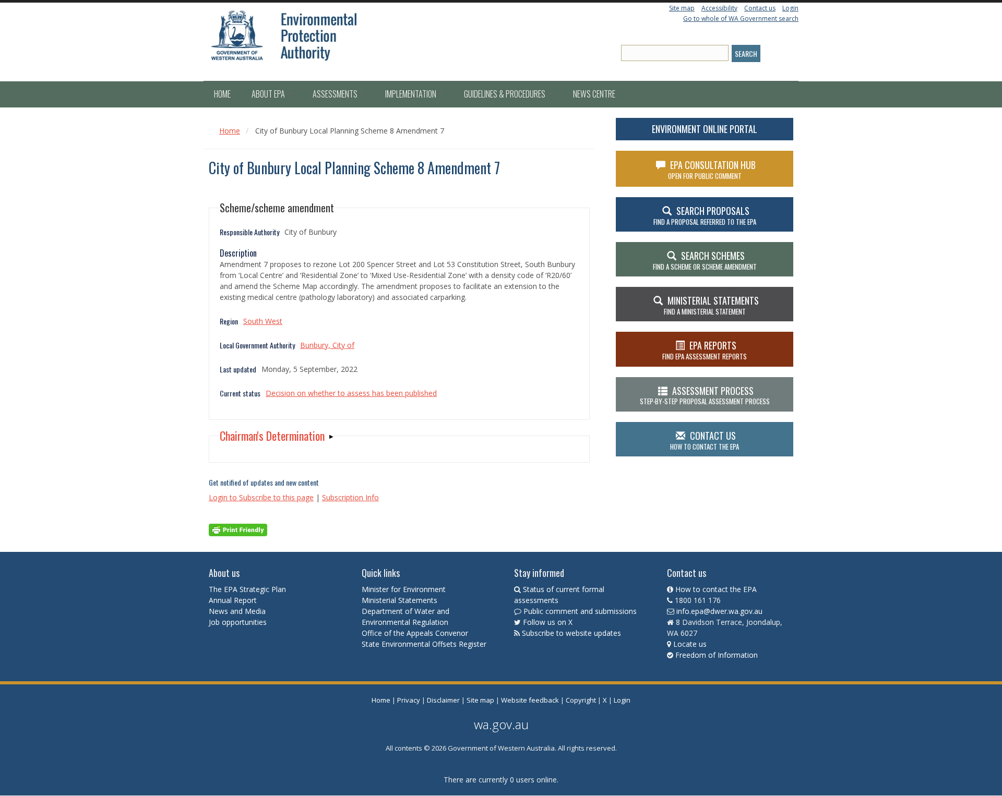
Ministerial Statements (400, 600)
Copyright (581, 700)
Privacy (409, 700)
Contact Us (704, 440)
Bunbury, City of (327, 345)
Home (222, 94)
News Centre (594, 94)
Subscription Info (350, 497)
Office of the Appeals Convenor (415, 633)
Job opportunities (238, 622)
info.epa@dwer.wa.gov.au (719, 611)
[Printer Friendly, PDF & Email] (238, 529)
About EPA (269, 94)
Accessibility (719, 8)
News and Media (237, 611)
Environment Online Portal (704, 129)
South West (262, 321)
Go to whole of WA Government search (740, 18)
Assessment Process (705, 395)
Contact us (760, 8)
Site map (682, 8)
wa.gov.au (501, 724)
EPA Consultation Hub (712, 169)
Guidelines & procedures (505, 94)
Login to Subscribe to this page (261, 497)
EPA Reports (704, 350)
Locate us (690, 644)
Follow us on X (547, 622)
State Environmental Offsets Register (424, 644)
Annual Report (234, 600)
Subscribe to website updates (571, 633)
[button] (276, 435)
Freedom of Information (716, 655)
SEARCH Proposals (704, 215)
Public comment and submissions (580, 611)
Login (790, 8)
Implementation (411, 94)
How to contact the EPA (716, 589)
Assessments (336, 94)
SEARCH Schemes (705, 260)
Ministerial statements (711, 305)
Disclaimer (443, 700)
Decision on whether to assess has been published (351, 393)
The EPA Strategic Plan (247, 589)
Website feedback (530, 700)
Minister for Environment (404, 589)
